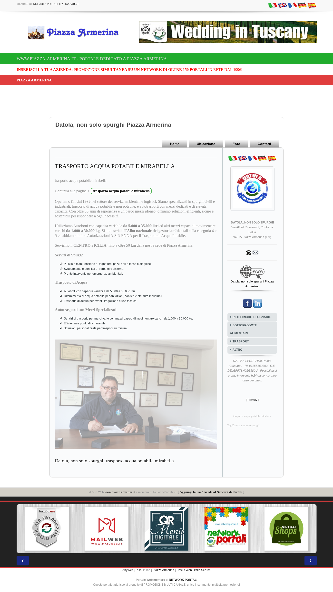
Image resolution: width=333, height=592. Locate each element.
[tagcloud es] (312, 5)
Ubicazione (206, 144)
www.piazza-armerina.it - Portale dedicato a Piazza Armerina (92, 58)
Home (174, 144)
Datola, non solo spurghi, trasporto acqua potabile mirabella (114, 460)
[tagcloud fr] (292, 5)
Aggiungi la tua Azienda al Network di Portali (211, 492)
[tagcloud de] (302, 5)
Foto (236, 144)
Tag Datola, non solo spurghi (243, 425)
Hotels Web (184, 570)
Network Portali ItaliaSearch (55, 3)
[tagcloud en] (282, 5)
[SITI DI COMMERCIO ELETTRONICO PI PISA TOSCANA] (229, 529)
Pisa (139, 570)
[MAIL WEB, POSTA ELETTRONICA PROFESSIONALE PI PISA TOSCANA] (49, 529)
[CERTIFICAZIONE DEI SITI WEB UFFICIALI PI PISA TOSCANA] (289, 529)
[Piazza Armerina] (75, 32)
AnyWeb (128, 570)
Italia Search (202, 570)
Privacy (252, 400)
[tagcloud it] (273, 5)
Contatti (264, 144)
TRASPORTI (241, 341)
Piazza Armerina (163, 570)
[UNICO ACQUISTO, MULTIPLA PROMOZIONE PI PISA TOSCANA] (169, 529)
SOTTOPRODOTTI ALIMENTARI (243, 329)
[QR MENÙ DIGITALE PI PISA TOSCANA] (109, 529)
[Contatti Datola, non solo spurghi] (252, 252)
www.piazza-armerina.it (120, 492)
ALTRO (237, 349)
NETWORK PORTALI (183, 580)
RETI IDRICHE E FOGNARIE (252, 317)
